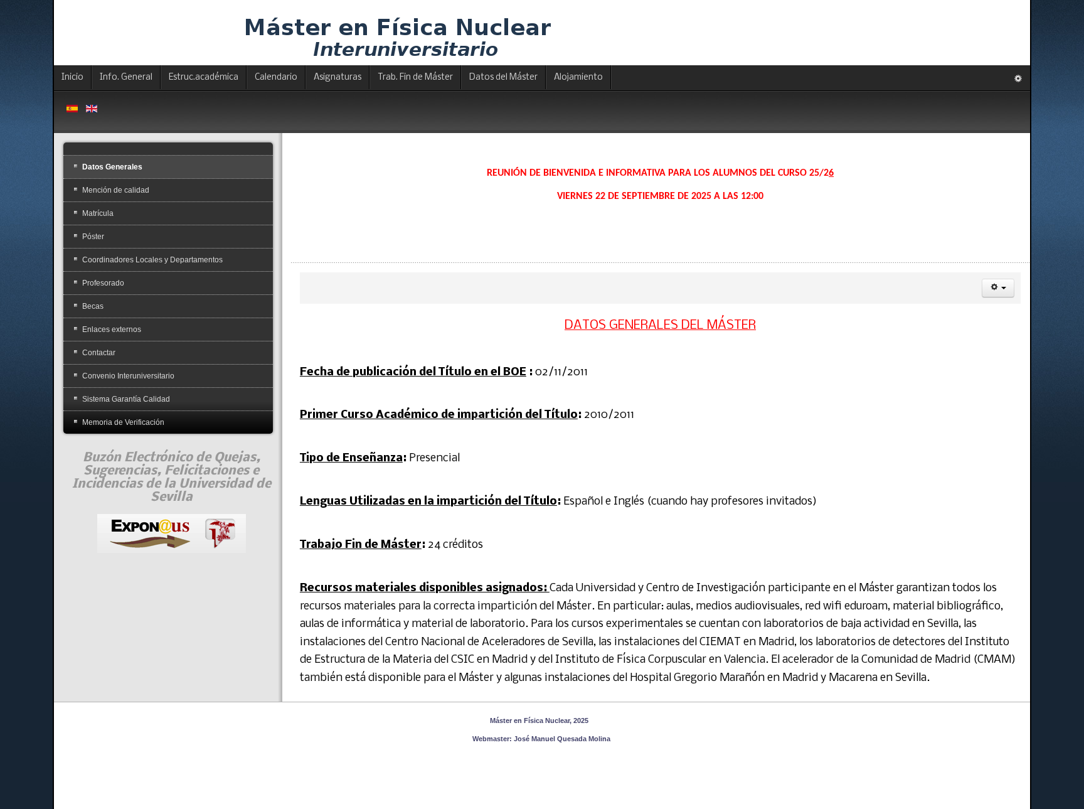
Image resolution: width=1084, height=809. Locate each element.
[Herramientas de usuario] (998, 288)
